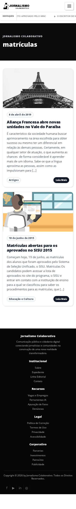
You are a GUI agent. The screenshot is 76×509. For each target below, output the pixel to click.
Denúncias (38, 408)
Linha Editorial (38, 376)
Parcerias (38, 450)
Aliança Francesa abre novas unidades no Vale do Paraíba (34, 124)
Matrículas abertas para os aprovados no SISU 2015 (32, 248)
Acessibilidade (38, 436)
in (20, 488)
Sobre (38, 367)
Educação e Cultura (21, 299)
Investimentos (38, 455)
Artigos (14, 180)
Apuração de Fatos (38, 404)
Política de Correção (38, 423)
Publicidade (38, 464)
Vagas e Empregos (38, 395)
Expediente (38, 372)
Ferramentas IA (38, 400)
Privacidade (38, 432)
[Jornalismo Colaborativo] (15, 6)
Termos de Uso (38, 427)
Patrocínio (38, 459)
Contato (38, 381)
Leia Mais (61, 180)
